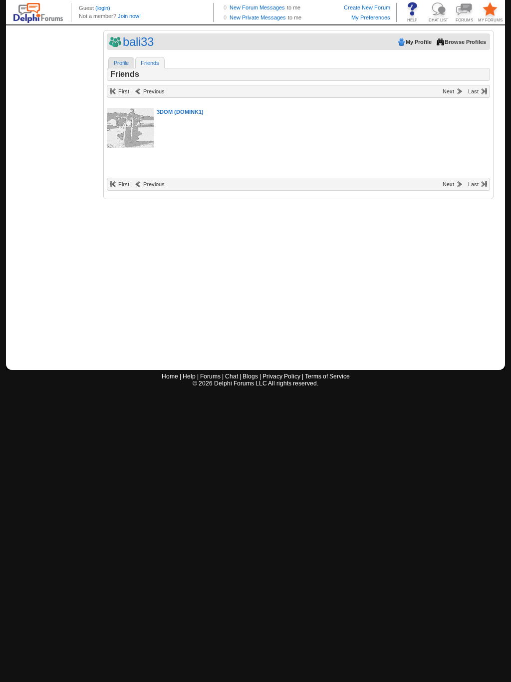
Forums (210, 376)
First (123, 91)
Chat (231, 376)
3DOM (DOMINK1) (180, 112)
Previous (154, 91)
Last (473, 91)
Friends (150, 63)
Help (189, 376)
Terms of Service (327, 376)
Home (170, 376)
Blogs (250, 376)
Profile (121, 63)
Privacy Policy (281, 376)
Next (448, 91)
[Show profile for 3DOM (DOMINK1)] (133, 125)
